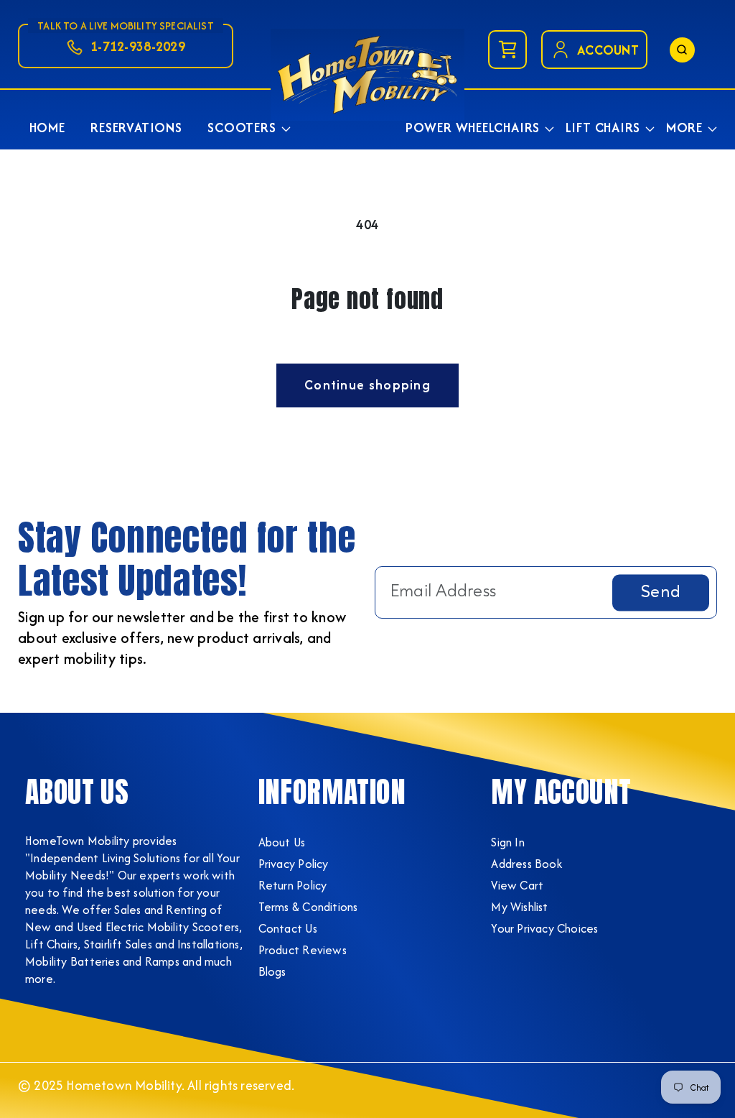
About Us (282, 842)
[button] (244, 128)
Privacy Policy (293, 863)
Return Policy (292, 885)
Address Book (526, 863)
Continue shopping (367, 384)
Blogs (272, 971)
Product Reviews (302, 949)
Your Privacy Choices (544, 928)
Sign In (507, 842)
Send (660, 592)
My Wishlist (519, 906)
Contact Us (287, 928)
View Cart (517, 885)
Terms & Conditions (308, 906)
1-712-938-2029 (137, 46)
